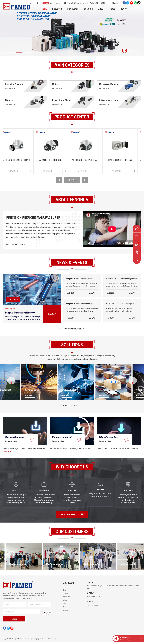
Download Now (11, 441)
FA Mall (46, 3)
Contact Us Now (70, 405)
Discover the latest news (70, 328)
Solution (88, 9)
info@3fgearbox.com (78, 3)
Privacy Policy (51, 639)
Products (57, 9)
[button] (6, 52)
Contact (125, 9)
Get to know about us (14, 244)
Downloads (73, 9)
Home (44, 9)
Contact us (7, 451)
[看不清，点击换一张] (46, 613)
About (101, 9)
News (112, 9)
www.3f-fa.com (55, 3)
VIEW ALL (72, 180)
